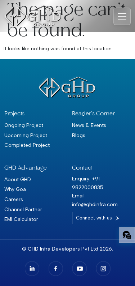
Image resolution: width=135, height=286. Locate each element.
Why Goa (15, 189)
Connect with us (94, 218)
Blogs (78, 135)
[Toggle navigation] (122, 16)
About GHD (17, 179)
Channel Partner (23, 209)
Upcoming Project (25, 135)
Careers (13, 199)
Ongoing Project (23, 125)
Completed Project (27, 145)
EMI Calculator (21, 219)
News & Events (89, 125)
